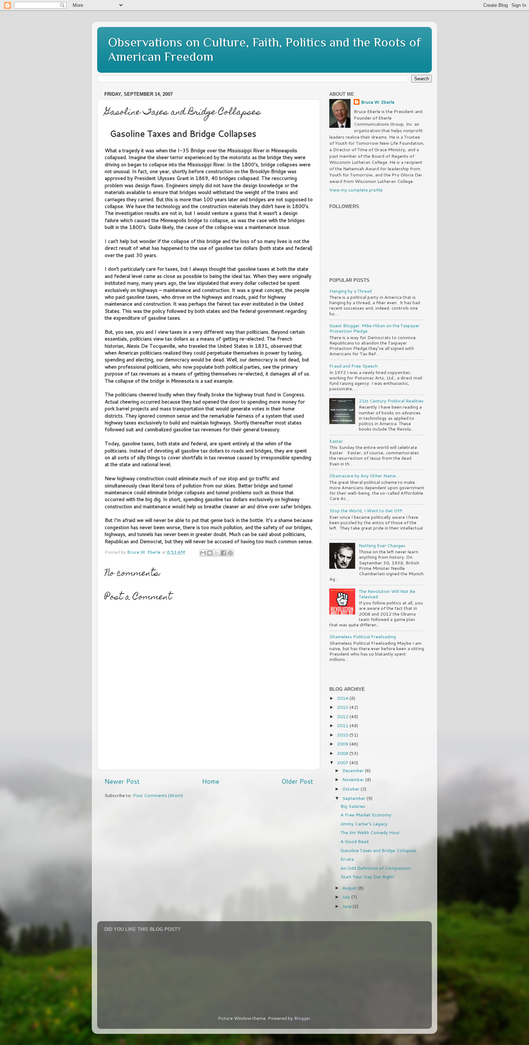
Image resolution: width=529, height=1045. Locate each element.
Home (210, 781)
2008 (343, 753)
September (354, 798)
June (347, 906)
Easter (336, 441)
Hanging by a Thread (350, 291)
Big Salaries (352, 806)
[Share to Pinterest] (230, 553)
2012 (343, 716)
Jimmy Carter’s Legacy (364, 823)
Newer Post (122, 781)
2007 (343, 762)
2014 (343, 698)
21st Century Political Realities (391, 400)
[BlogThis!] (209, 553)
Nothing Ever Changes (382, 545)
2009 (343, 743)
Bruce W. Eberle (377, 102)
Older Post (297, 781)
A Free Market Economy (366, 814)
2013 (343, 707)
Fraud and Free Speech (353, 365)
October (351, 788)
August (350, 887)
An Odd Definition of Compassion (375, 868)
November (353, 779)
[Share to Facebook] (223, 553)
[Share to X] (216, 553)
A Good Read (354, 841)
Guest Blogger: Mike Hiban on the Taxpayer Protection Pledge (374, 328)
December (353, 770)
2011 (343, 725)
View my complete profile (356, 189)
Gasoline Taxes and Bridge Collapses (378, 850)
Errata (347, 859)
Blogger (302, 1018)
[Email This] (203, 553)
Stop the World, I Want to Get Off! (365, 510)
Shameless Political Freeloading (362, 636)
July (346, 896)
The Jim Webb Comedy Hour (370, 832)
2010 (343, 734)
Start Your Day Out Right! (367, 876)
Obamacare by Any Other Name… (364, 475)
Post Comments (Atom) (158, 795)
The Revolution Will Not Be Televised (387, 594)
